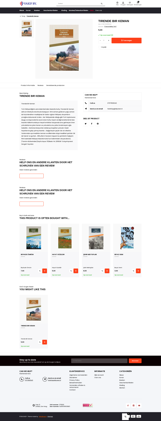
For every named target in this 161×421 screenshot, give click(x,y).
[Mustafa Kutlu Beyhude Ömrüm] (33, 238)
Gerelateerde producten (55, 85)
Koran (28, 10)
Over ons (98, 10)
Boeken (37, 10)
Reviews (40, 85)
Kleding (64, 10)
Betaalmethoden (75, 383)
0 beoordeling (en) (110, 26)
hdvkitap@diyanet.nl (114, 109)
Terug (23, 16)
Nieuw (21, 10)
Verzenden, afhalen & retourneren (77, 386)
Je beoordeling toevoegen (31, 176)
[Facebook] (128, 405)
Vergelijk (103, 47)
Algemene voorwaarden (78, 375)
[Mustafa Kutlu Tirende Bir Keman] (33, 309)
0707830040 (112, 103)
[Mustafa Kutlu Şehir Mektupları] (96, 238)
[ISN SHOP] (30, 4)
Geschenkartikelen (50, 10)
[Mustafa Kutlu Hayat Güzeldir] (65, 238)
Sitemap (50, 416)
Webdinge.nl (43, 416)
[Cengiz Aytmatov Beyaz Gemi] (127, 238)
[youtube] (139, 405)
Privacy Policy (74, 380)
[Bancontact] (133, 416)
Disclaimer (73, 378)
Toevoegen (127, 40)
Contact (72, 390)
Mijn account (99, 375)
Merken (122, 388)
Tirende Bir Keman (33, 16)
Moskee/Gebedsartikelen (78, 10)
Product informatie (28, 85)
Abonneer (135, 361)
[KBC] (138, 416)
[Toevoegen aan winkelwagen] (44, 271)
